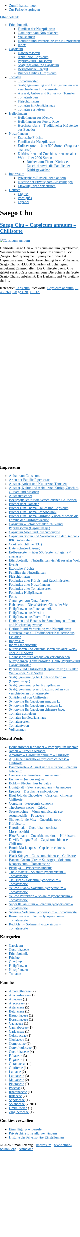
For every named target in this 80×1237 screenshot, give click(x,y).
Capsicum (23, 288)
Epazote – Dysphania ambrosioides (33, 791)
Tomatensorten (19, 721)
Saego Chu (20, 292)
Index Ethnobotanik (23, 645)
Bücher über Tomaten (24, 504)
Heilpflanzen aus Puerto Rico (29, 617)
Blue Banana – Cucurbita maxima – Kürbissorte (42, 835)
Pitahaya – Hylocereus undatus (30, 868)
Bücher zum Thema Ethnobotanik (32, 512)
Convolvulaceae (20, 1047)
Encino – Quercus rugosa (26, 779)
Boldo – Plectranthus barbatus (30, 783)
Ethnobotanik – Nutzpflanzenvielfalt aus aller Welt (44, 560)
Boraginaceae (18, 1019)
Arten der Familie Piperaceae (29, 480)
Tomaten (15, 974)
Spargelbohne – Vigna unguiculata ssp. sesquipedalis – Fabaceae (36, 813)
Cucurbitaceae (19, 949)
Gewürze (15, 962)
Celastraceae (17, 1035)
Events (13, 564)
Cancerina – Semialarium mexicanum (35, 775)
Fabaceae (15, 1056)
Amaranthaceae (20, 991)
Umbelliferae (18, 1108)
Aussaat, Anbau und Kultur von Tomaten (38, 484)
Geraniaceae (17, 1064)
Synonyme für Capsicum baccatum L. (35, 705)
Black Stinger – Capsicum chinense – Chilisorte (42, 856)
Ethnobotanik (9, 17)
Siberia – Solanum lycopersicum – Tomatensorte (43, 912)
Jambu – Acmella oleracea (27, 751)
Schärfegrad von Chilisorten (28, 697)
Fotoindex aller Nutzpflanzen (29, 584)
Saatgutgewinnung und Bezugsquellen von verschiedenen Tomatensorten (39, 691)
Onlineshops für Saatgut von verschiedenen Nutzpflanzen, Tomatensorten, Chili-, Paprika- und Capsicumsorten (44, 661)
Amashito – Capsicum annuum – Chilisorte (39, 755)
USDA (35, 292)
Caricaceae (16, 1031)
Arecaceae (16, 1003)
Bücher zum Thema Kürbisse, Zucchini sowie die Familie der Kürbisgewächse (43, 518)
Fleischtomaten (19, 576)
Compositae (17, 1043)
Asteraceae (16, 1007)
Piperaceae (16, 1084)
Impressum (16, 641)
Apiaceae (15, 999)
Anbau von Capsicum (24, 476)
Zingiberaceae (19, 1112)
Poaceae (14, 1088)
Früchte (14, 957)
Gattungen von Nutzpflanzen (29, 600)
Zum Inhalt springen (23, 5)
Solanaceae (17, 1104)
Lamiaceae (16, 1076)
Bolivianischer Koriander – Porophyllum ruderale (43, 747)
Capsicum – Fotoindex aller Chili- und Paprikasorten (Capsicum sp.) (36, 526)
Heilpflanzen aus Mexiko (26, 613)
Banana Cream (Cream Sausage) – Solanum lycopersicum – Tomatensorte (40, 862)
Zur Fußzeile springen (24, 9)
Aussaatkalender (20, 496)
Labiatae (15, 1072)
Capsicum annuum (60, 288)
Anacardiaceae (19, 995)
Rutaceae (15, 1096)
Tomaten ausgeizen (22, 713)
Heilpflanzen (18, 966)
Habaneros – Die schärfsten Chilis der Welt (39, 605)
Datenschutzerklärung (24, 548)
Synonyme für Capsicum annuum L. (34, 701)
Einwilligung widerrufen (26, 1129)
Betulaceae (16, 1011)
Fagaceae (15, 1060)
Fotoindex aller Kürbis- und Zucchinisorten (39, 580)
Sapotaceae (17, 1100)
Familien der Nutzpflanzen (27, 572)
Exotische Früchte (21, 568)
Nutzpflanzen (18, 970)
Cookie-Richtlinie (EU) (25, 544)
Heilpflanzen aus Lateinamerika (31, 609)
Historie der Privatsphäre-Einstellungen (36, 1137)
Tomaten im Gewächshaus (27, 717)
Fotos (13, 596)
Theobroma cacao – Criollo (28, 807)
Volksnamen (17, 729)
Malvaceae (16, 1080)
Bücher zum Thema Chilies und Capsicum (38, 508)
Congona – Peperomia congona (31, 803)
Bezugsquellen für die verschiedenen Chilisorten (43, 500)
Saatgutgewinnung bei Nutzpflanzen (34, 685)
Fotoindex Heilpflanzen (25, 592)
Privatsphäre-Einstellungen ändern (33, 1133)
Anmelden (26, 1149)
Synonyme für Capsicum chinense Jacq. (37, 709)
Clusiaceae (16, 1039)
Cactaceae (16, 1023)
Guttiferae (16, 1068)
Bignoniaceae (18, 1015)
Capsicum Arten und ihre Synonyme (34, 532)
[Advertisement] (40, 338)
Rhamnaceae (18, 1092)
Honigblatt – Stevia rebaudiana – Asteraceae (40, 787)
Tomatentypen (19, 725)
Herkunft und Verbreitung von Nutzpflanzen (40, 629)
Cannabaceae (18, 1027)
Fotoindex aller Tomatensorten (30, 588)
